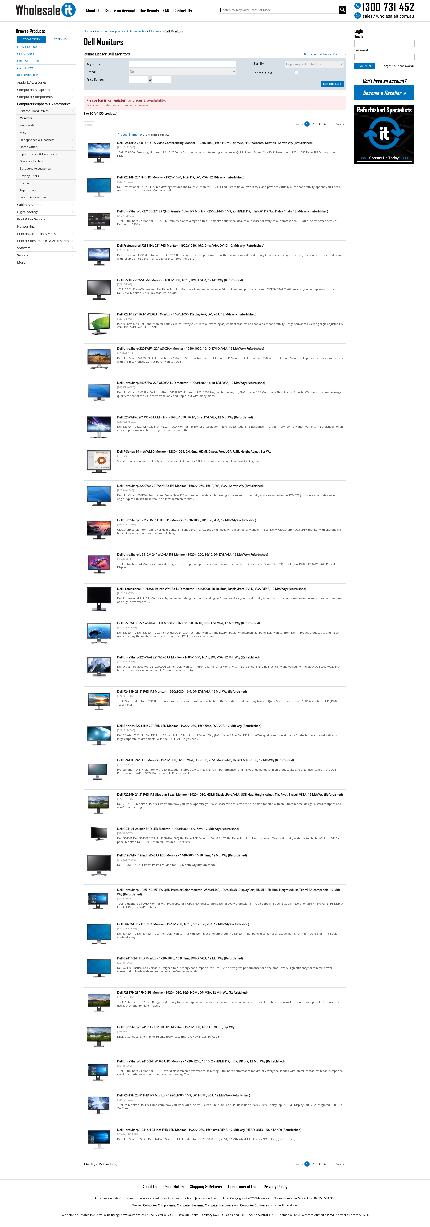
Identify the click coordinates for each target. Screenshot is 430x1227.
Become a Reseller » (384, 92)
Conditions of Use (242, 1186)
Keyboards (27, 125)
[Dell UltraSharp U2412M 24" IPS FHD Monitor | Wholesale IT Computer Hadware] (99, 575)
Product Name (128, 134)
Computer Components (35, 96)
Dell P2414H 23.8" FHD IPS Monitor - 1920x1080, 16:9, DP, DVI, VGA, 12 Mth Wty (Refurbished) (182, 691)
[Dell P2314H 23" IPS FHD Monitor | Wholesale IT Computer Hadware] (99, 198)
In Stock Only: (263, 73)
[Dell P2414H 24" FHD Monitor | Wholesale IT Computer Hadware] (99, 712)
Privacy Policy (276, 1186)
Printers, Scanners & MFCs (36, 233)
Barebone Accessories (35, 168)
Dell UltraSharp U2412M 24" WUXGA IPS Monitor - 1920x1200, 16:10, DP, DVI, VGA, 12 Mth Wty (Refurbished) (192, 554)
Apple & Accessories (31, 82)
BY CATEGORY (31, 39)
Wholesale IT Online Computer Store (280, 1198)
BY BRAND (60, 39)
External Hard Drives (34, 111)
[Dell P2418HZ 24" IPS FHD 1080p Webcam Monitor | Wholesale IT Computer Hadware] (99, 164)
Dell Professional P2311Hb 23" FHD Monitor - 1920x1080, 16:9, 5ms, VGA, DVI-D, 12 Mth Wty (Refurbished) (190, 245)
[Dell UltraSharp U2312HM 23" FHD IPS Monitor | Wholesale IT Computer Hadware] (99, 541)
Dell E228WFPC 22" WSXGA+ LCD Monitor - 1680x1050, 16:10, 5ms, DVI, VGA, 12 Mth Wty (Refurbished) (188, 623)
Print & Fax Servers (31, 219)
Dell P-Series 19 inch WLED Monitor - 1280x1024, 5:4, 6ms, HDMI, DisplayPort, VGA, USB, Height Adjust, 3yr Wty (194, 451)
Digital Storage (28, 212)
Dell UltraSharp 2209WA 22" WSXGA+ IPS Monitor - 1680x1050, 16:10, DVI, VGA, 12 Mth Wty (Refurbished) (190, 486)
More (21, 262)
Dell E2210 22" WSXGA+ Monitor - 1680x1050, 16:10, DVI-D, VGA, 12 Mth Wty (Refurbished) (180, 280)
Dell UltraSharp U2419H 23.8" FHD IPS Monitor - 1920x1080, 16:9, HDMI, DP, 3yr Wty (175, 1027)
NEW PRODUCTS (29, 47)
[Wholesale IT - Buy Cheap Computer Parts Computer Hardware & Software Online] (46, 10)
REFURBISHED (27, 75)
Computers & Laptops (33, 89)
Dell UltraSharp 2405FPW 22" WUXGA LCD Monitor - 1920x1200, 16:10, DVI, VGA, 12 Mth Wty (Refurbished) (191, 383)
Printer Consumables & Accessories (43, 240)
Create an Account (120, 10)
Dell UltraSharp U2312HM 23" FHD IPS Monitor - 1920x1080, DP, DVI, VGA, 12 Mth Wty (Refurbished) (186, 520)
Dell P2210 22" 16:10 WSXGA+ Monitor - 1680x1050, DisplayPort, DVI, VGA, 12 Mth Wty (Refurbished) (186, 314)
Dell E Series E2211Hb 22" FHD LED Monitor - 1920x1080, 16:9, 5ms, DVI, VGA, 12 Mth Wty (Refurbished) (189, 726)
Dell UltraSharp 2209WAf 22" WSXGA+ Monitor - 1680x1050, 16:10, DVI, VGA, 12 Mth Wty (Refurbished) (188, 657)
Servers (22, 255)
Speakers (26, 183)
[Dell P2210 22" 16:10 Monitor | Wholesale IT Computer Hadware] (99, 335)
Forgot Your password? (398, 66)
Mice (23, 132)
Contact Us (182, 10)
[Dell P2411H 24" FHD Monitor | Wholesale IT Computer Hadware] (99, 781)
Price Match (173, 1186)
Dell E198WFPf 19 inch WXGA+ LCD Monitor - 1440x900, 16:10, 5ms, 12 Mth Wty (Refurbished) (182, 855)
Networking (26, 226)
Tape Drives (28, 190)
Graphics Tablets (31, 161)
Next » (340, 124)
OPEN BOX (25, 68)
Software (23, 248)
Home (88, 31)
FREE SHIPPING (28, 61)
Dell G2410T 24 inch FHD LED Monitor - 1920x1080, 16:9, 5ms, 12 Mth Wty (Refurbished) (178, 829)
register (119, 100)
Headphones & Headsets (37, 140)
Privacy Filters (29, 176)
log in (102, 100)
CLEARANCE (26, 53)
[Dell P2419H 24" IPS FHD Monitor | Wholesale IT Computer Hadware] (99, 1116)
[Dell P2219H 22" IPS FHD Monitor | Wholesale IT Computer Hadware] (99, 815)
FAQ (166, 10)
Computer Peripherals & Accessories (120, 31)
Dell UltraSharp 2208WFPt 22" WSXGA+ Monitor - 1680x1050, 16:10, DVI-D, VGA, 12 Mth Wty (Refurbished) (190, 348)
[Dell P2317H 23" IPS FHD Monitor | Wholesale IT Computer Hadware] (99, 1013)
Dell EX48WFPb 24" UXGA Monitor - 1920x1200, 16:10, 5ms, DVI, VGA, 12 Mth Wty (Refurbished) (183, 924)
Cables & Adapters (30, 204)
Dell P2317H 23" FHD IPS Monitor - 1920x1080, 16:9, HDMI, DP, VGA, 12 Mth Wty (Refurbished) (182, 993)
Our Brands (149, 10)
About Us (93, 10)
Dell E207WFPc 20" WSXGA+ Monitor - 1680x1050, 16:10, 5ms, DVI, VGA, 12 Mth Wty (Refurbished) (185, 417)
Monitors (155, 31)
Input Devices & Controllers (38, 154)
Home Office (28, 147)
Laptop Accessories (33, 197)
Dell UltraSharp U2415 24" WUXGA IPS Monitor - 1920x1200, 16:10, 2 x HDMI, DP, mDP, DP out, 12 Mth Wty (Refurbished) (201, 1061)
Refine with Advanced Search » (325, 54)
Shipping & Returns (206, 1186)
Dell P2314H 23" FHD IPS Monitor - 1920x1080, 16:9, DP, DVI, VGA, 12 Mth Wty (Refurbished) (180, 177)
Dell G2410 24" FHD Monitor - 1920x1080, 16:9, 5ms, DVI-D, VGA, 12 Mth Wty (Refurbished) (180, 958)
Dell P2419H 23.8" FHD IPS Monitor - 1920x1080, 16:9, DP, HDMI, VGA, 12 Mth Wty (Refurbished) (183, 1095)
